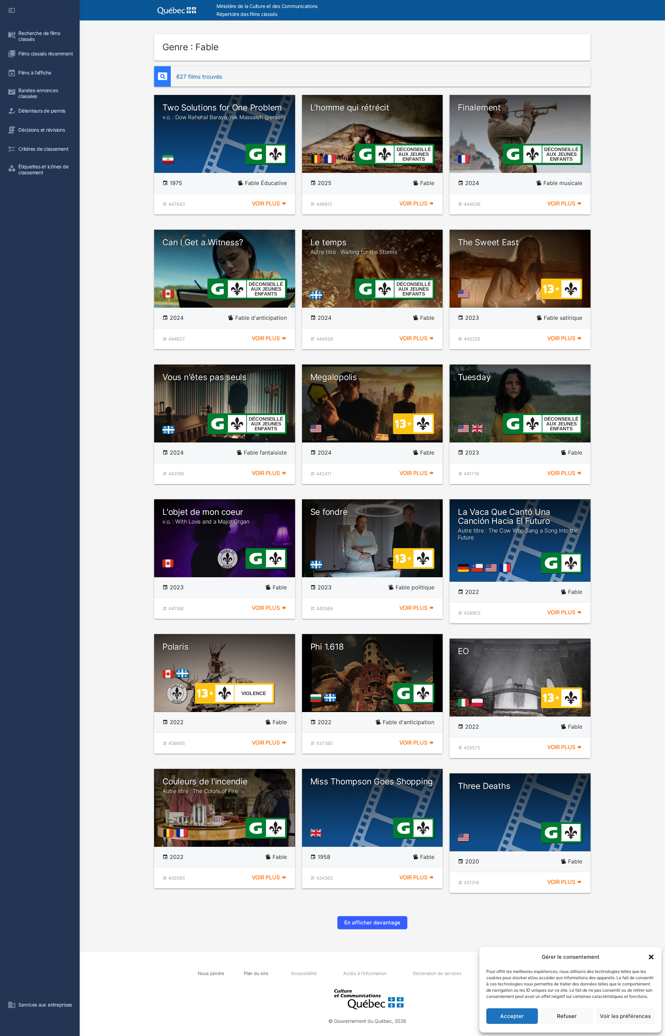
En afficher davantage (372, 922)
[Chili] (479, 567)
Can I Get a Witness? (202, 242)
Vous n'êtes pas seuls (204, 377)
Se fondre (329, 512)
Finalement (479, 108)
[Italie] (465, 702)
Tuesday (474, 377)
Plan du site (256, 973)
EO (463, 651)
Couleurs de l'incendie (205, 785)
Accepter (512, 1016)
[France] (331, 159)
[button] (651, 957)
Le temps (353, 246)
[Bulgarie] (317, 698)
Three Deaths (484, 786)
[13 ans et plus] (551, 288)
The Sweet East (488, 242)
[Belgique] (317, 159)
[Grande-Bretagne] (479, 428)
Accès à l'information (365, 973)
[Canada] (169, 293)
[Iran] (169, 159)
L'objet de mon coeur (205, 516)
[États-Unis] (465, 293)
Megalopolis (333, 377)
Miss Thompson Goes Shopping (371, 781)
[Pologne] (479, 702)
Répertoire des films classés (246, 14)
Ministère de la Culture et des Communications (267, 6)
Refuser (567, 1016)
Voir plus (266, 203)
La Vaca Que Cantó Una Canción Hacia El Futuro (518, 524)
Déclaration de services (437, 973)
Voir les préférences (625, 1016)
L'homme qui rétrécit (349, 108)
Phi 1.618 (327, 647)
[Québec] (318, 294)
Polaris (175, 647)
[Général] (255, 153)
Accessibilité (304, 973)
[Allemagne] (465, 567)
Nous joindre (211, 973)
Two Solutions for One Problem (224, 112)
